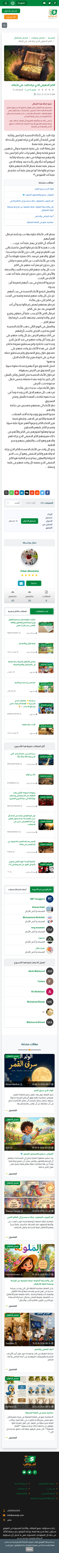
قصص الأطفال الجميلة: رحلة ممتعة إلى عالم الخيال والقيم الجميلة (21, 663)
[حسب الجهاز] (12, 3)
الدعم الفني (22, 1488)
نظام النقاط (21, 1493)
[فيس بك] (55, 3)
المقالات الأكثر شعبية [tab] (17, 611)
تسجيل (12, 521)
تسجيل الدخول (29, 521)
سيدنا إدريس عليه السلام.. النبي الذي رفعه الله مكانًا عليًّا (22, 755)
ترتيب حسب (30, 503)
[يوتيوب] (44, 3)
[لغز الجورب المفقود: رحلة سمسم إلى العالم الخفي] (29, 1197)
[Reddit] (37, 492)
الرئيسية (51, 38)
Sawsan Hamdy (13, 1211)
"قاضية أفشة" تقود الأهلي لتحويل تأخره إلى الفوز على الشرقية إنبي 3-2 (22, 863)
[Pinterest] (16, 492)
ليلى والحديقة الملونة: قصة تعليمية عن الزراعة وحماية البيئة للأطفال (30, 208)
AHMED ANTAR (13, 714)
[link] (29, 575)
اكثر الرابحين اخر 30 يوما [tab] (41, 889)
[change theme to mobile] (5, 3)
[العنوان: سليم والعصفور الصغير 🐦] (29, 1134)
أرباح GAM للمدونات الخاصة (43, 1498)
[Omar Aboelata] (29, 556)
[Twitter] (42, 492)
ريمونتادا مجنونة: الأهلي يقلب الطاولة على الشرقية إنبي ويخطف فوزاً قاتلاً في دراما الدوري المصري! (22, 796)
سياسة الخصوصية (47, 1483)
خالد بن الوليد (30, 775)
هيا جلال (10, 691)
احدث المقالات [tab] (42, 611)
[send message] (21, 583)
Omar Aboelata (29, 571)
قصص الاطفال (21, 38)
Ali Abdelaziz (12, 783)
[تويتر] (49, 3)
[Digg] (27, 492)
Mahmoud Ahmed (13, 806)
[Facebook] (47, 492)
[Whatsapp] (11, 492)
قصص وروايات (38, 38)
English (21, 3)
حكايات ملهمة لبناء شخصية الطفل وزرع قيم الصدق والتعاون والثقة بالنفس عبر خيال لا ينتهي (21, 622)
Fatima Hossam (13, 1274)
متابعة (34, 583)
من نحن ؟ (50, 1488)
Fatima (9, 852)
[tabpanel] (29, 924)
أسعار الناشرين (48, 1493)
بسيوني (10, 672)
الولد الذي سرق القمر (44, 189)
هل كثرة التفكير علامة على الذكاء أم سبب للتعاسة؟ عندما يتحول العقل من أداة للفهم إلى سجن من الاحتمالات (21, 820)
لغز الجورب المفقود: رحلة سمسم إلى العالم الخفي (32, 201)
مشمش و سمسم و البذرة (25, 682)
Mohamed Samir (13, 832)
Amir (8, 1147)
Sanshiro (10, 1343)
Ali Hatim (10, 1406)
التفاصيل (13, 1110)
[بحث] (4, 25)
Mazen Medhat (13, 1084)
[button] (6, 492)
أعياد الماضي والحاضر (44, 216)
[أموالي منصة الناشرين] (52, 13)
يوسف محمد (11, 652)
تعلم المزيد (9, 1545)
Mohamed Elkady (13, 764)
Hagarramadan (12, 633)
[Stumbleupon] (32, 492)
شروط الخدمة (20, 1483)
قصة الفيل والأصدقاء (27, 643)
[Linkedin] (22, 492)
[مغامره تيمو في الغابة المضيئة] (29, 1392)
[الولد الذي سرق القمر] (29, 1070)
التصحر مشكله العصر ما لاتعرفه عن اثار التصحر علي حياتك (21, 842)
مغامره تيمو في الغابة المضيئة (40, 222)
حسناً (29, 1549)
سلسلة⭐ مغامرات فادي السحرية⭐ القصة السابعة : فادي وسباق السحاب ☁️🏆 (22, 704)
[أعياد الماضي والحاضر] (29, 1329)
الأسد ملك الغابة (28, 725)
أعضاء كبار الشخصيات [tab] (17, 889)
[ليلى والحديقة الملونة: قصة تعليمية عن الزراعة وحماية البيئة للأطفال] (29, 1260)
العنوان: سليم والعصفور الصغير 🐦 (38, 195)
